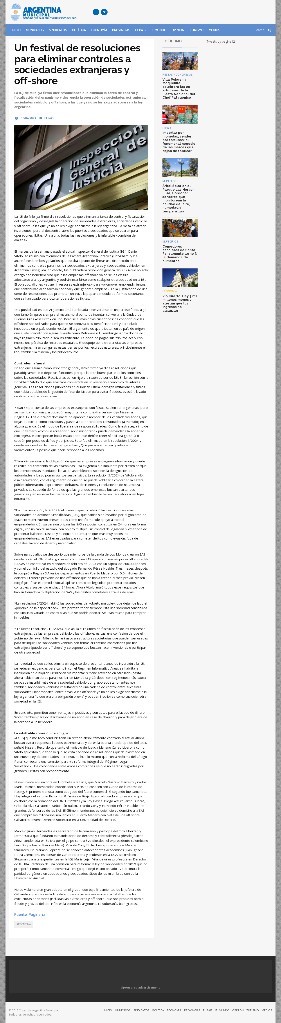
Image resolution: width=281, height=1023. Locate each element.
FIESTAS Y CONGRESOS (177, 74)
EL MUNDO (158, 30)
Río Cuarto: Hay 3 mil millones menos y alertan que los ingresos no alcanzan (179, 303)
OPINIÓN (177, 30)
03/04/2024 (28, 118)
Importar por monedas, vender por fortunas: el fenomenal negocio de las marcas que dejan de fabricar (178, 142)
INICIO (16, 30)
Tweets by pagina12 (220, 41)
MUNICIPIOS (35, 30)
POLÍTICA (79, 30)
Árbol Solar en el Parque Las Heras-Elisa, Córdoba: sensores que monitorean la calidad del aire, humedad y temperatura (178, 198)
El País (48, 118)
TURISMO (197, 30)
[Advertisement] (192, 12)
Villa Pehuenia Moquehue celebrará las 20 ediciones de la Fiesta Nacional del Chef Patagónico (178, 89)
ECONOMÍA (99, 30)
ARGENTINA (23, 924)
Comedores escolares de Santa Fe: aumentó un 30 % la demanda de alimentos (179, 253)
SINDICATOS (58, 30)
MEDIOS (214, 30)
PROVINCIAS (121, 30)
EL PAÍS (140, 30)
